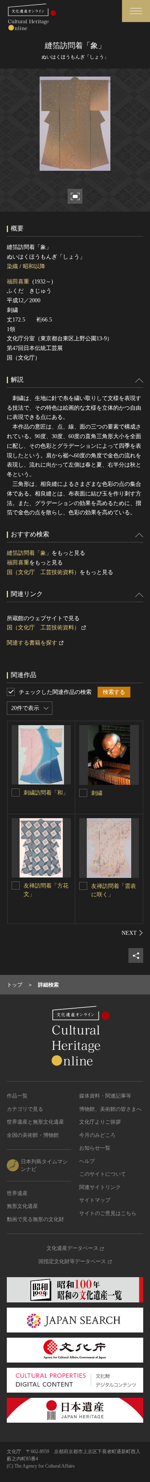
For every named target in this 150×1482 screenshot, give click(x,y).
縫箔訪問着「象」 (29, 553)
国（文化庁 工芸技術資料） (43, 572)
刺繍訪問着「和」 (46, 793)
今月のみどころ (97, 1135)
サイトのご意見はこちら (107, 1213)
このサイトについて (102, 1174)
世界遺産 (17, 1193)
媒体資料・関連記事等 (105, 1096)
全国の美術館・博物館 (33, 1135)
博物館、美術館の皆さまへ (110, 1109)
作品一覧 (17, 1096)
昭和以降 (34, 266)
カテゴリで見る (25, 1109)
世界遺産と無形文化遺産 (35, 1122)
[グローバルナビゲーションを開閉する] (136, 11)
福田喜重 (18, 282)
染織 (12, 266)
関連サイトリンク (100, 1187)
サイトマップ (94, 1200)
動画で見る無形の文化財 (35, 1219)
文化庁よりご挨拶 (100, 1122)
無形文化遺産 (22, 1206)
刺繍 (96, 793)
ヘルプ (87, 1161)
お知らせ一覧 (94, 1148)
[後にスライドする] (132, 933)
